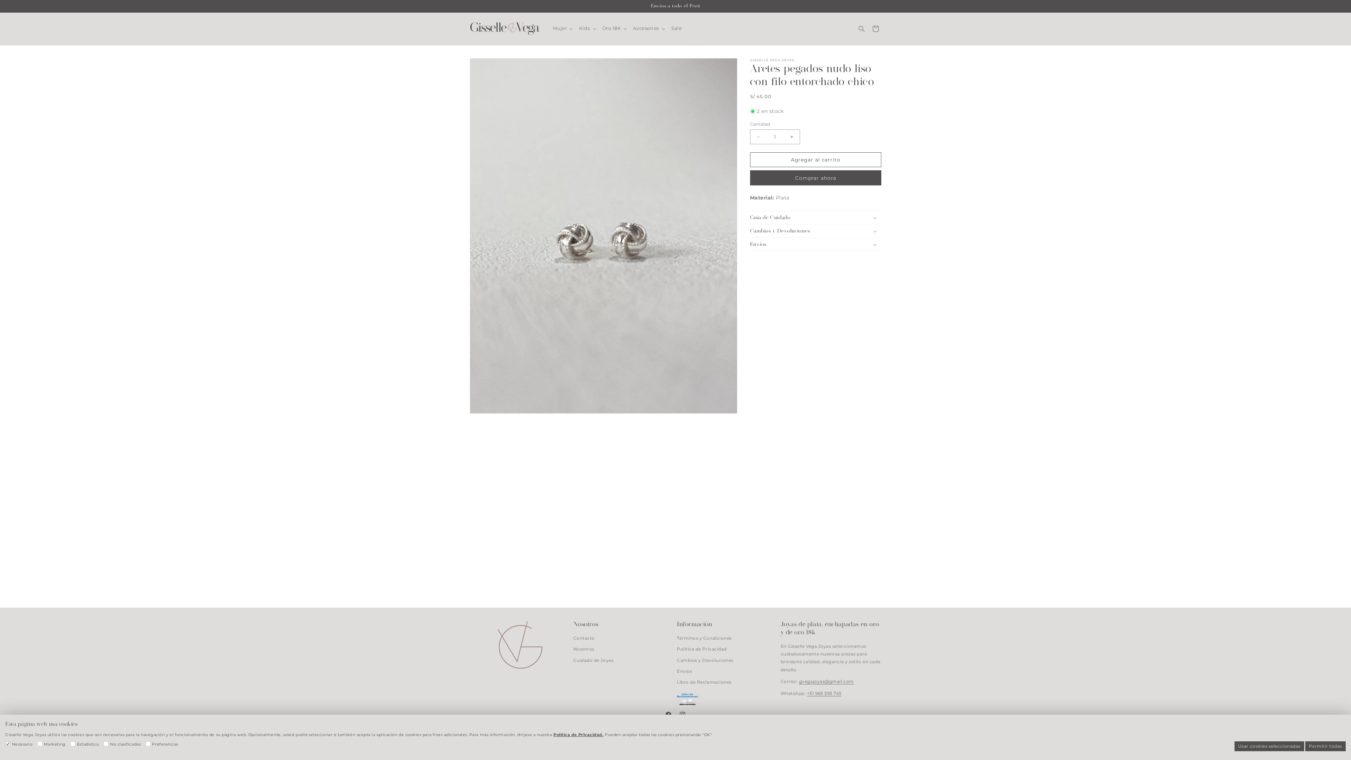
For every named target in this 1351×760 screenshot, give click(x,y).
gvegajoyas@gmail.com (826, 681)
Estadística (88, 744)
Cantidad (760, 124)
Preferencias (165, 744)
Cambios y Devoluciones (705, 660)
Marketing (55, 744)
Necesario (22, 744)
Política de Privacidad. (578, 734)
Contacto (584, 638)
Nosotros (584, 649)
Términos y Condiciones (704, 638)
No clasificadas (125, 744)
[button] (562, 28)
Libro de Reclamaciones (704, 682)
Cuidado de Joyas (593, 660)
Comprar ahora (815, 178)
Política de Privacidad (702, 649)
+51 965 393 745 (824, 693)
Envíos (684, 671)
